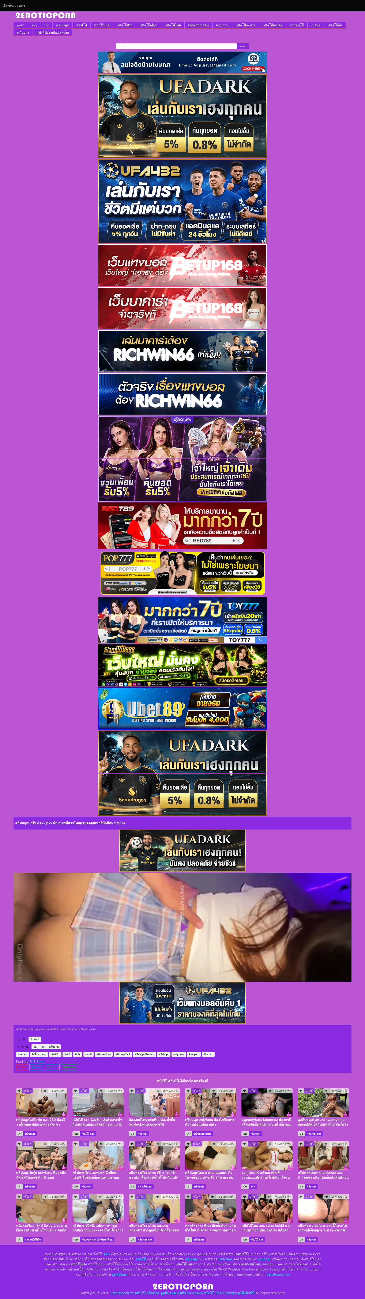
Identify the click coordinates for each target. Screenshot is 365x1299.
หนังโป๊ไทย (173, 25)
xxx (34, 25)
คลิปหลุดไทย (104, 1054)
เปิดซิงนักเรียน (198, 25)
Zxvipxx (194, 1054)
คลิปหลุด (62, 25)
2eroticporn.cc (278, 1274)
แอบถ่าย (222, 25)
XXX (106, 1254)
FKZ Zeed (37, 1061)
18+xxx (208, 1054)
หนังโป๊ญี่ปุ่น (148, 25)
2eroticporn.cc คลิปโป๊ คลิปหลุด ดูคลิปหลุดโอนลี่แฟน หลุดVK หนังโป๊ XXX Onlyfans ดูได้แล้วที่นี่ (182, 1293)
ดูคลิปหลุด (119, 1274)
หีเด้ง (77, 1054)
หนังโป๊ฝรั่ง (124, 25)
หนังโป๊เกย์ (101, 25)
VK (46, 25)
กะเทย (315, 25)
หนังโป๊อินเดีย (272, 25)
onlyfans (178, 1054)
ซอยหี (88, 1054)
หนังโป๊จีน (335, 25)
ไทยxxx (22, 1054)
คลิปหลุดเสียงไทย (144, 1054)
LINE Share (69, 1067)
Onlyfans (226, 1259)
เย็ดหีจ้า (55, 1054)
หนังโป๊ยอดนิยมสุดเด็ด (52, 32)
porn (20, 25)
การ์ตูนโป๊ (297, 25)
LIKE (23, 1067)
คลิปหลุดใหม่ (123, 1054)
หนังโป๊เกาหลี (245, 25)
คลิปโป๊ (81, 25)
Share (38, 1067)
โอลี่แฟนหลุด (39, 1054)
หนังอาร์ (23, 32)
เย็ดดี (67, 1054)
